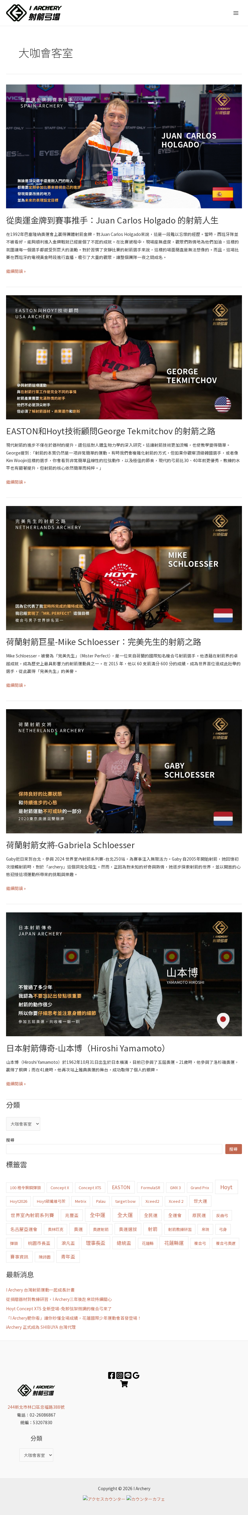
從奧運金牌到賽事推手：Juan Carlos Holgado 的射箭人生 (112, 220)
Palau (101, 1201)
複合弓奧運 (226, 1243)
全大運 (125, 1215)
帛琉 (205, 1229)
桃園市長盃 (39, 1243)
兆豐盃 (72, 1215)
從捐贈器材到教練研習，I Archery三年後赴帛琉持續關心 (59, 1299)
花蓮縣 (148, 1243)
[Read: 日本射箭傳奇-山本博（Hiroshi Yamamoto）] (124, 974)
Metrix (80, 1201)
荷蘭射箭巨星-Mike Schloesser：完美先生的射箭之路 (103, 641)
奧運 (78, 1229)
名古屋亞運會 (24, 1229)
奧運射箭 (101, 1229)
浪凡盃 (68, 1243)
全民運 (151, 1215)
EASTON (121, 1187)
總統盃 (124, 1242)
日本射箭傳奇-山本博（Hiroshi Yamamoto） (88, 1048)
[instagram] (120, 1375)
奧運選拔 (128, 1229)
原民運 (199, 1215)
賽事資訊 (19, 1256)
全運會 (175, 1215)
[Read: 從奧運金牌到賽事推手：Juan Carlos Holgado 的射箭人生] (124, 146)
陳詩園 (45, 1257)
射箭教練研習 (180, 1229)
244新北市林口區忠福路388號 (36, 1407)
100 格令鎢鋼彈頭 (25, 1187)
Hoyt (226, 1187)
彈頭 (14, 1243)
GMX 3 (175, 1187)
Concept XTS (90, 1187)
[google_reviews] (136, 1375)
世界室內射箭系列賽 (32, 1215)
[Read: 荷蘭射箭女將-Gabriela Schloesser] (124, 771)
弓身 (223, 1229)
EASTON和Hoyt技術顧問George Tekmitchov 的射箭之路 (110, 431)
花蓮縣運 (174, 1242)
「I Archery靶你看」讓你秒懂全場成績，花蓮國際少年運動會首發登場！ (74, 1318)
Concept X (60, 1187)
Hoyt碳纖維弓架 (51, 1201)
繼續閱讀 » (16, 270)
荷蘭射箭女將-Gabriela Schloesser (70, 845)
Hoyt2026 (18, 1201)
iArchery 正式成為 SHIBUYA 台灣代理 (41, 1327)
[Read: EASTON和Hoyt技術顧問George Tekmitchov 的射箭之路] (124, 357)
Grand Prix (200, 1187)
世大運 (200, 1201)
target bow (125, 1201)
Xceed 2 (176, 1201)
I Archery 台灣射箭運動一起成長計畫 (40, 1290)
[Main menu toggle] (236, 13)
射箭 (153, 1229)
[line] (128, 1375)
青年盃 (68, 1256)
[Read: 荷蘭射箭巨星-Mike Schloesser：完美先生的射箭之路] (124, 567)
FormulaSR (150, 1187)
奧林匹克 (56, 1229)
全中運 (97, 1215)
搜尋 (10, 1140)
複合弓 (200, 1243)
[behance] (124, 1384)
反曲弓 (222, 1215)
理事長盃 (95, 1242)
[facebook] (112, 1375)
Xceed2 (152, 1201)
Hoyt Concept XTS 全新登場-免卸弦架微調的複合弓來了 (59, 1308)
